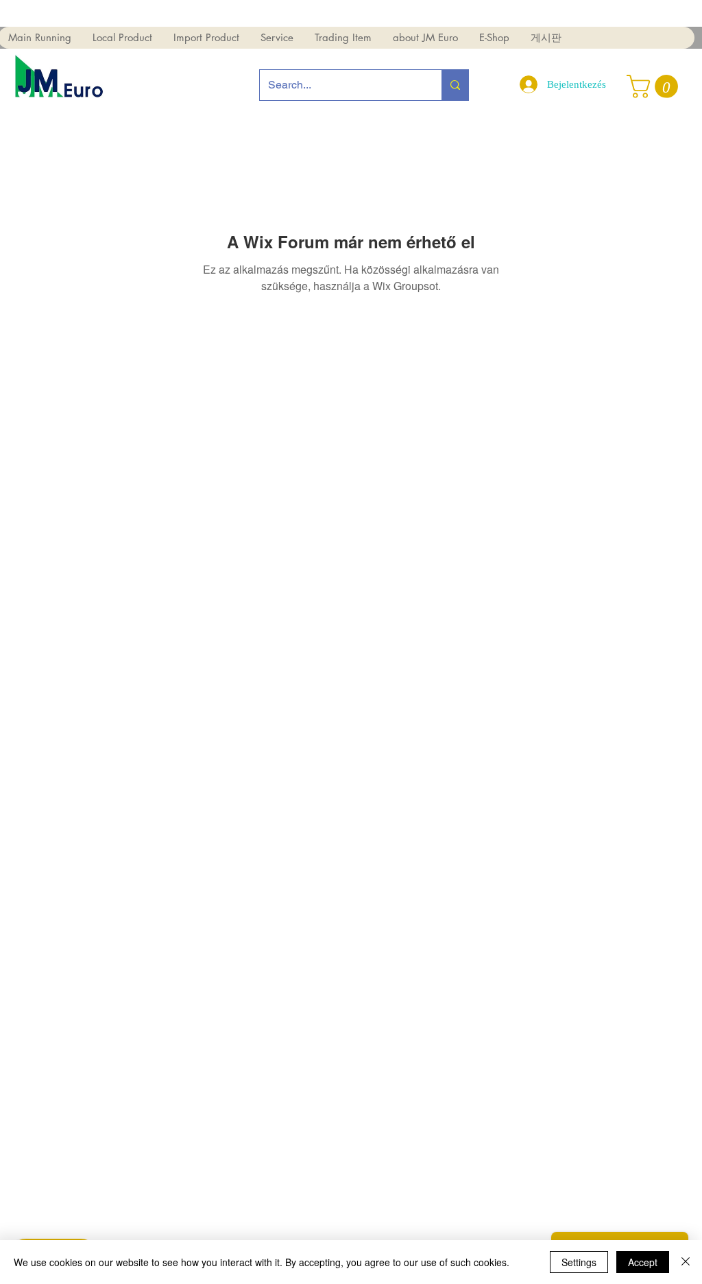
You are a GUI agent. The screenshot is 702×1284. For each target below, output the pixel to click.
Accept (642, 1262)
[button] (122, 38)
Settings (578, 1262)
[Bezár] (685, 1262)
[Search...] (454, 85)
